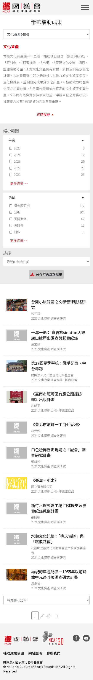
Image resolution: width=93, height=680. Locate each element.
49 (48, 615)
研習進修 (20, 218)
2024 (17, 154)
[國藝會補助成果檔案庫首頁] (21, 7)
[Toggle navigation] (86, 7)
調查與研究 (22, 205)
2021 (17, 174)
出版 (17, 212)
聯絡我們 (53, 653)
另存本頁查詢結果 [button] (49, 274)
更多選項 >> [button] (19, 183)
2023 (17, 161)
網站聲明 (35, 653)
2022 (17, 168)
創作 (17, 232)
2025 (17, 148)
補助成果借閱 (13, 653)
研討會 (18, 225)
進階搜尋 (43, 114)
